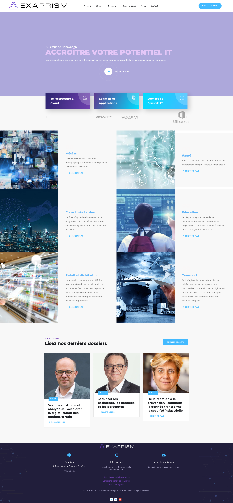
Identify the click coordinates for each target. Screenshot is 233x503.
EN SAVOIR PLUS (75, 173)
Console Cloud (129, 6)
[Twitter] (111, 499)
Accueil (87, 6)
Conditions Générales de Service (116, 481)
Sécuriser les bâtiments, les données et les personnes (116, 402)
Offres (98, 6)
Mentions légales (116, 484)
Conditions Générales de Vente (117, 477)
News (143, 6)
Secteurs (112, 6)
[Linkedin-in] (115, 499)
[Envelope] (120, 499)
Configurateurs (210, 6)
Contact (154, 6)
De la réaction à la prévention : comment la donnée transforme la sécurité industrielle (165, 404)
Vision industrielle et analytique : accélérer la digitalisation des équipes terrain (65, 411)
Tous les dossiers (175, 342)
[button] (46, 117)
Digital (53, 399)
